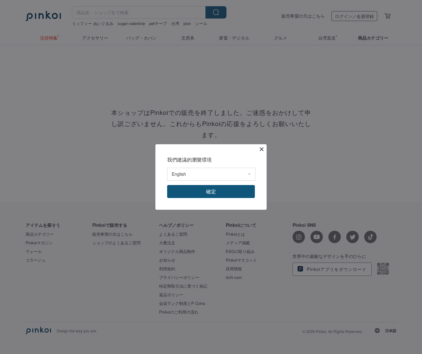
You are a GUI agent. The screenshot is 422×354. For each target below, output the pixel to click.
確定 (211, 191)
